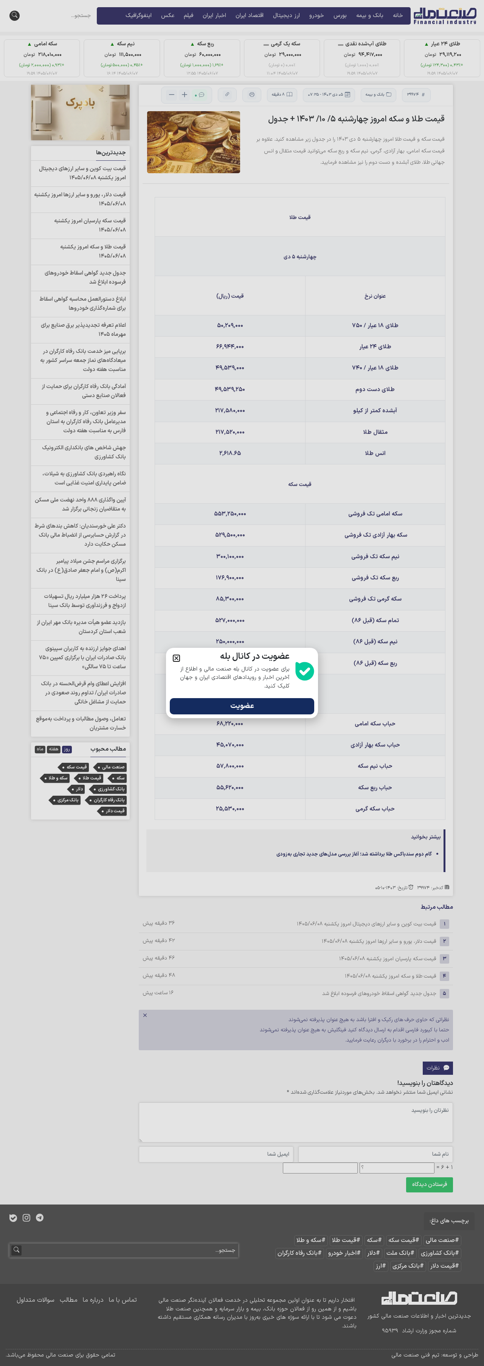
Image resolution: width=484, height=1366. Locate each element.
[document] (242, 683)
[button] (176, 658)
